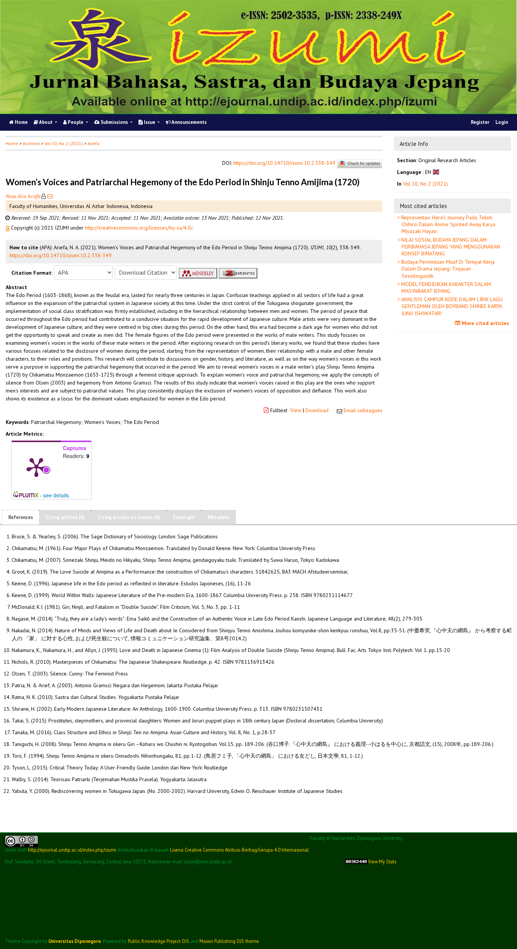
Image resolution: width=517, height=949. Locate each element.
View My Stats (382, 862)
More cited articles (484, 323)
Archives (31, 143)
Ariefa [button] (93, 143)
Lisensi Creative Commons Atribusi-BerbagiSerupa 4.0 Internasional (239, 850)
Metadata (218, 517)
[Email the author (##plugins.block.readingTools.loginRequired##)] (49, 196)
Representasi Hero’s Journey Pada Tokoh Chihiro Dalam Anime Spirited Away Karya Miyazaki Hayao (447, 224)
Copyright (184, 517)
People (75, 122)
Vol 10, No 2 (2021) (63, 143)
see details (56, 495)
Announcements (189, 122)
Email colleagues (363, 410)
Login (501, 122)
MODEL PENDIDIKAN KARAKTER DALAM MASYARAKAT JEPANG (445, 287)
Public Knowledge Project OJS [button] (158, 941)
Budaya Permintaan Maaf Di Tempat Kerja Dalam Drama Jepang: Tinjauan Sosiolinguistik (447, 268)
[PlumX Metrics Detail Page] (36, 466)
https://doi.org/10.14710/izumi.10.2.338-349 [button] (60, 255)
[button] (8, 227)
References (20, 517)
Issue (149, 122)
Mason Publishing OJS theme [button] (229, 941)
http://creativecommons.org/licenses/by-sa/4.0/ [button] (139, 227)
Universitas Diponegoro (74, 941)
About (46, 122)
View (295, 410)
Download (317, 410)
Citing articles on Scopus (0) (129, 517)
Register (480, 122)
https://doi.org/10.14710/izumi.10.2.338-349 (284, 163)
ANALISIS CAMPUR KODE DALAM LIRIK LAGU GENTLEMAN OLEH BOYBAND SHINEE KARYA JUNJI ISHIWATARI (451, 306)
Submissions (114, 122)
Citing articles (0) (65, 517)
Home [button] (12, 143)
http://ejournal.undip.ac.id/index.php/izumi (72, 850)
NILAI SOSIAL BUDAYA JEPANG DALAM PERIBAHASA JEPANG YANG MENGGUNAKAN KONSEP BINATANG (450, 246)
